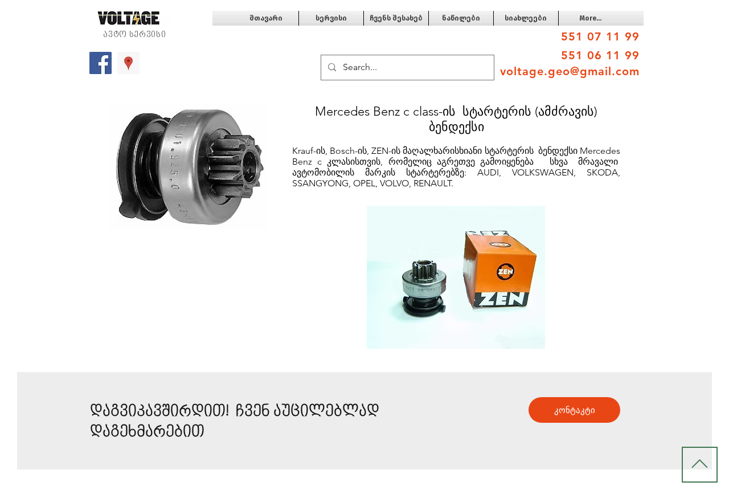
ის (449, 111)
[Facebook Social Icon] (100, 63)
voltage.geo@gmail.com (570, 71)
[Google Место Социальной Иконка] (128, 63)
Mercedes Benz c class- (379, 111)
